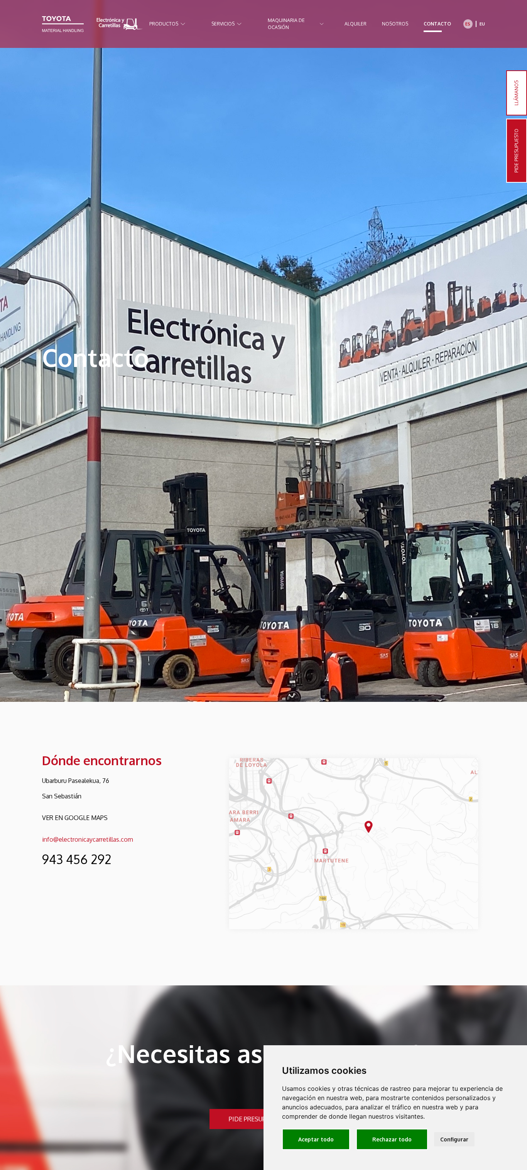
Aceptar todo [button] (316, 1139)
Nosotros (395, 24)
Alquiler (356, 24)
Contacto (437, 24)
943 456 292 (76, 859)
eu (482, 24)
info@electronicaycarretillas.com (87, 839)
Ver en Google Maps (75, 818)
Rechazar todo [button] (392, 1139)
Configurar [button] (454, 1139)
